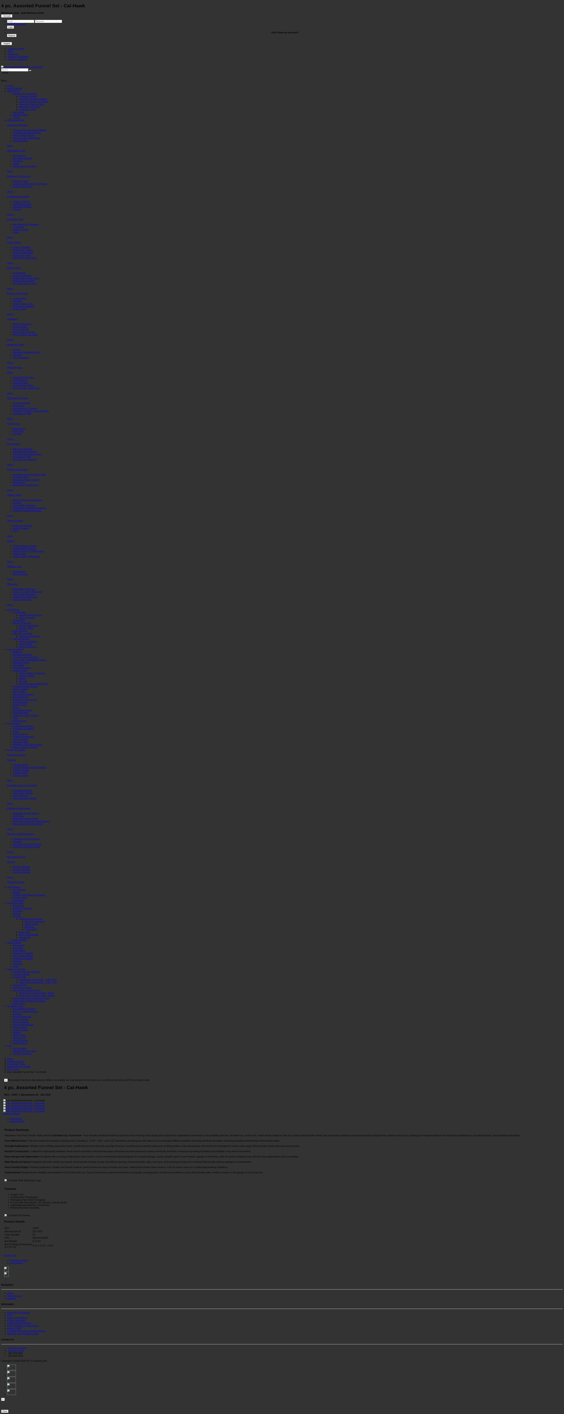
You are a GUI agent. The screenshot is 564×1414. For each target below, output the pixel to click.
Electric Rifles (26, 628)
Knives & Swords (16, 750)
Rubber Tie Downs (22, 186)
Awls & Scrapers (21, 247)
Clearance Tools (27, 109)
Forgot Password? (16, 24)
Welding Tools (14, 566)
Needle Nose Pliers (23, 385)
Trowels (17, 209)
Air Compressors (21, 403)
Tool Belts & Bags (22, 207)
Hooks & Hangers (22, 324)
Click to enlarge (11, 1113)
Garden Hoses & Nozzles (32, 673)
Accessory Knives (16, 755)
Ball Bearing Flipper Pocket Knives (31, 821)
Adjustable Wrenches (24, 589)
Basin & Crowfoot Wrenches (27, 592)
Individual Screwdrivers (25, 451)
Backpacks (18, 945)
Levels (16, 349)
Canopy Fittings (21, 974)
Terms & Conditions (18, 56)
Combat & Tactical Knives (26, 839)
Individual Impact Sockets (26, 480)
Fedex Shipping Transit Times (22, 1326)
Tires (15, 531)
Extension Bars (21, 477)
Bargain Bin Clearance (25, 93)
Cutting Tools (14, 242)
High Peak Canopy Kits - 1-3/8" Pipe (38, 979)
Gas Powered (20, 631)
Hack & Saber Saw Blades (27, 138)
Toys (9, 1046)
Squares (17, 355)
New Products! (14, 88)
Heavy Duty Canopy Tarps (26, 990)
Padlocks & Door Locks (25, 699)
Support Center (15, 48)
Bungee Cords (20, 181)
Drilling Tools (14, 268)
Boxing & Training (22, 908)
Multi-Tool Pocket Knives (26, 818)
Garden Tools (20, 670)
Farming (17, 1014)
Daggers (17, 841)
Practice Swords (21, 869)
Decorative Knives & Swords (22, 785)
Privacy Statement (17, 59)
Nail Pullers (19, 428)
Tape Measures (21, 357)
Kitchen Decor (20, 734)
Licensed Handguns (29, 636)
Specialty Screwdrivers (25, 459)
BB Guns (29, 927)
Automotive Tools (16, 150)
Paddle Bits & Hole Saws (26, 278)
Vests (16, 966)
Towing (11, 541)
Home (10, 85)
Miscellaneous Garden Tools (33, 684)
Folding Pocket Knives (19, 808)
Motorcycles (19, 1035)
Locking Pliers (20, 383)
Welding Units (20, 574)
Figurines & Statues (23, 728)
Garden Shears (27, 676)
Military (16, 1032)
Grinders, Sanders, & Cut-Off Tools (31, 411)
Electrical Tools (21, 662)
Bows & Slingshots (28, 935)
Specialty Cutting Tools (25, 258)
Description (16, 1118)
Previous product (19, 1260)
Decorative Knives (22, 790)
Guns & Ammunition (23, 1024)
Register (11, 35)
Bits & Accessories (22, 449)
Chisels (17, 503)
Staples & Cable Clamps (26, 715)
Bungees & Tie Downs (18, 176)
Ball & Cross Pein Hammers (27, 500)
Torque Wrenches (22, 599)
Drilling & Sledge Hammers (27, 510)
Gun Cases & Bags (23, 956)
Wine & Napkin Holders (25, 747)
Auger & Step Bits (22, 275)
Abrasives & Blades (17, 125)
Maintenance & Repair (24, 166)
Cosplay (11, 760)
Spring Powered (21, 639)
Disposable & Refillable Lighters (30, 660)
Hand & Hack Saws (23, 252)
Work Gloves (19, 721)
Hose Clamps (20, 326)
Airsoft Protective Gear (30, 615)
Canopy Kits (19, 977)
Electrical (18, 161)
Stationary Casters (22, 525)
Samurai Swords (21, 872)
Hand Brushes (20, 140)
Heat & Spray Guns (23, 304)
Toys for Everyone (22, 1054)
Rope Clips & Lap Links (25, 334)
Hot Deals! (18, 112)
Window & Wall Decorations (27, 744)
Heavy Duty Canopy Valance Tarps (31, 998)
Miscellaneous (14, 367)
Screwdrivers (14, 444)
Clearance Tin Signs (29, 107)
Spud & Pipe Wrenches (25, 597)
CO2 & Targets (26, 617)
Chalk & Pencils (21, 201)
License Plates (20, 1030)
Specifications (17, 1121)
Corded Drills (20, 298)
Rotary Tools (19, 309)
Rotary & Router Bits (23, 281)
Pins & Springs (20, 329)
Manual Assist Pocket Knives (28, 824)
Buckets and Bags (22, 654)
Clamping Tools (15, 219)
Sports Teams (20, 1043)
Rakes (22, 678)
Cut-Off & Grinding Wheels (27, 133)
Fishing (17, 913)
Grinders (17, 301)
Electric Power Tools (17, 293)
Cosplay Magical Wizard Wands (29, 767)
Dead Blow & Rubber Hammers (29, 508)
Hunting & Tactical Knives (20, 834)
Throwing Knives (16, 882)
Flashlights (18, 665)
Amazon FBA (14, 1328)
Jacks (16, 163)
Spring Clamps (20, 229)
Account (6, 16)
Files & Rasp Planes (23, 135)
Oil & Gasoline (20, 1040)
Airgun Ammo (32, 924)
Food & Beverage (22, 1016)
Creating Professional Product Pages (26, 1331)
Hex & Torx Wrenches (24, 594)
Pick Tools (18, 431)
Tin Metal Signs (15, 1006)
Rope (16, 707)
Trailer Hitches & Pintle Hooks (28, 551)
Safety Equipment (22, 204)
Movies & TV (19, 1038)
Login (10, 27)
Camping (17, 911)
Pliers (10, 372)
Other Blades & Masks (24, 798)
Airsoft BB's (19, 620)
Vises (16, 232)
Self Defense (14, 887)
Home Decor (13, 723)
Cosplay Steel (20, 773)
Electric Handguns (28, 625)
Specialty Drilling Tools (25, 283)
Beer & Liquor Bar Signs (25, 1011)
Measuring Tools (15, 344)
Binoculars (18, 905)
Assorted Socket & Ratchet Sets (29, 474)
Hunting (17, 916)
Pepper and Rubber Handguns (29, 895)
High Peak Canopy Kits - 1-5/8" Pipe (38, 982)
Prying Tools (13, 423)
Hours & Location (16, 1348)
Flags (16, 731)
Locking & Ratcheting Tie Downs (30, 184)
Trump (16, 117)
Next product (16, 1263)
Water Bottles (20, 940)
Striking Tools (14, 495)
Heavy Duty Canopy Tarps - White (36, 995)
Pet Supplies (19, 1048)
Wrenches (12, 584)
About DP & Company (18, 1312)
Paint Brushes (20, 702)
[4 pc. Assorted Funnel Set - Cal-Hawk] (22, 67)
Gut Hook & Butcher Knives (27, 844)
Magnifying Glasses (23, 694)
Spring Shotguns (27, 647)
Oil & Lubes (13, 1069)
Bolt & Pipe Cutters (23, 250)
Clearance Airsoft (28, 96)
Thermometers (20, 739)
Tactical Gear (14, 942)
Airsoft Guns (13, 609)
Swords (11, 862)
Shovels (23, 681)
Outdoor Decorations (24, 736)
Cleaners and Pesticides (25, 657)
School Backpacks (22, 710)
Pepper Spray (20, 897)
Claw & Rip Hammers (24, 505)
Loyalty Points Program (19, 1323)
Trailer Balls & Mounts (24, 548)
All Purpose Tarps (22, 987)
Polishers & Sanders (23, 306)
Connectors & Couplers (25, 408)
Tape (15, 718)
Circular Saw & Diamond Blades (30, 130)
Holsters (17, 961)
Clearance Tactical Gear (31, 104)
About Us (12, 54)
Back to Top (10, 1255)
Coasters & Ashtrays (23, 726)
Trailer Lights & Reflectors (26, 556)
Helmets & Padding (23, 958)
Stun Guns (18, 900)
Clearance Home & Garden (33, 99)
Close (4, 1411)
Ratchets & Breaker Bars (26, 485)
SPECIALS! (13, 91)
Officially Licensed (22, 633)
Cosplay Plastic (21, 770)
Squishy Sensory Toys (24, 1051)
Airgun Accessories (35, 921)
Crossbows (25, 937)
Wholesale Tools (15, 120)
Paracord (17, 964)
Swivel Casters (21, 528)
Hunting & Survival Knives (26, 847)
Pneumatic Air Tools (17, 398)
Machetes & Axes (16, 857)
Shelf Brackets (20, 713)
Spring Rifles (25, 644)
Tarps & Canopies (16, 969)
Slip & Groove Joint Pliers (26, 388)
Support (6, 43)
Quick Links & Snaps (24, 332)
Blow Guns (18, 406)
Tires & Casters (15, 520)
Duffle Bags (19, 950)
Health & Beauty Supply (25, 686)
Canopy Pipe (20, 985)
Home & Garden (15, 649)
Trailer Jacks (19, 554)
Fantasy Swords (21, 867)
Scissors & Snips (22, 255)
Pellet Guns (31, 929)
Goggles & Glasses (23, 953)
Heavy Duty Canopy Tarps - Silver (36, 993)
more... (10, 145)
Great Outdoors (21, 1022)
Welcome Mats (20, 742)
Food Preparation (22, 668)
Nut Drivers (19, 482)
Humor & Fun (20, 1027)
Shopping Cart (14, 1296)
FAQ (10, 51)
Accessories (19, 155)
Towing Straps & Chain (25, 546)
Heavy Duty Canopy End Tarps (29, 1001)
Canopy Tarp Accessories (26, 972)
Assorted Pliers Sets (23, 377)
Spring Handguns (28, 641)
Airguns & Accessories (30, 919)
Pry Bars (17, 434)
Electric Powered (22, 623)
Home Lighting (20, 689)
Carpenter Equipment (18, 196)
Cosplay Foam (20, 765)
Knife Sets (18, 816)
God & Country (20, 1019)
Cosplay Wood (20, 775)
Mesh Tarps (19, 1003)
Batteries (17, 652)
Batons (16, 892)
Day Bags (18, 948)
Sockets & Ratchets (17, 469)
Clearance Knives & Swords (33, 101)
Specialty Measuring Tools (26, 352)
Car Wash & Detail (22, 158)
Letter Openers (20, 796)
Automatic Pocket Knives (26, 813)
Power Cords (20, 705)
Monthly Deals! (20, 115)
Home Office (19, 691)
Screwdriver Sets (22, 457)
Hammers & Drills (22, 413)
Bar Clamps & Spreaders (26, 224)
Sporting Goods (15, 903)
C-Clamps (18, 227)
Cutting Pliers (20, 380)
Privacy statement (16, 1320)
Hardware (12, 319)
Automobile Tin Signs (24, 1009)
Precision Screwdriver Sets (27, 454)
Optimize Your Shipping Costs (22, 1333)
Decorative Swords (23, 793)
